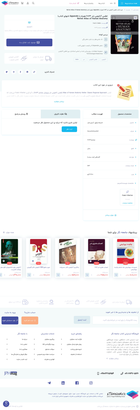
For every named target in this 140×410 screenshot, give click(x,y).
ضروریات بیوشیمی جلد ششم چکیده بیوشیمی (125, 268)
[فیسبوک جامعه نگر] (77, 383)
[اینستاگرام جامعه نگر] (91, 383)
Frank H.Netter (97, 23)
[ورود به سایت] (28, 3)
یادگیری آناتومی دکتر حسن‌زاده (69, 267)
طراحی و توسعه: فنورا (15, 406)
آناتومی (104, 59)
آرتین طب (90, 122)
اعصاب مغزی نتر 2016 (101, 267)
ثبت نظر (69, 129)
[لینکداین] (63, 383)
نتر (84, 59)
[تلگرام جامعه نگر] (49, 383)
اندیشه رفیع (99, 122)
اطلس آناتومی (93, 59)
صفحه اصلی (135, 10)
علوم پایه (128, 10)
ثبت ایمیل (82, 319)
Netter (77, 59)
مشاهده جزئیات (127, 203)
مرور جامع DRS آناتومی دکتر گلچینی (38, 267)
